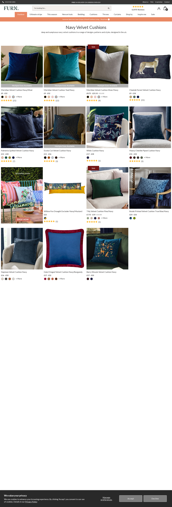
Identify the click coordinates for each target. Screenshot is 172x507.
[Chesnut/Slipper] (52, 279)
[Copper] (9, 279)
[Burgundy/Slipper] (45, 279)
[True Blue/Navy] (130, 218)
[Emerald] (6, 157)
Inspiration (158, 2)
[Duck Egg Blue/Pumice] (88, 218)
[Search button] (108, 8)
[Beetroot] (130, 157)
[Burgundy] (88, 279)
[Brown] (134, 157)
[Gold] (130, 97)
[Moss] (9, 157)
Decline (155, 498)
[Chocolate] (56, 157)
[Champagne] (2, 279)
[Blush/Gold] (6, 97)
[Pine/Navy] (95, 218)
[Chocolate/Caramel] (56, 279)
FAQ (151, 2)
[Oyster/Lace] (91, 218)
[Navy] (138, 97)
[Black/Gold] (2, 97)
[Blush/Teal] (13, 97)
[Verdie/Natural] (134, 218)
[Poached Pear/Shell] (99, 218)
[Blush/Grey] (9, 97)
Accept (131, 498)
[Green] (134, 97)
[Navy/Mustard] (45, 218)
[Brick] (49, 157)
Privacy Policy (31, 502)
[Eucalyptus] (141, 157)
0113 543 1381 (10, 2)
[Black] (45, 157)
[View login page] (159, 8)
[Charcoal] (52, 157)
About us (145, 2)
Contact (167, 2)
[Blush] (2, 157)
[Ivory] (13, 279)
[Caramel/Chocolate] (49, 279)
